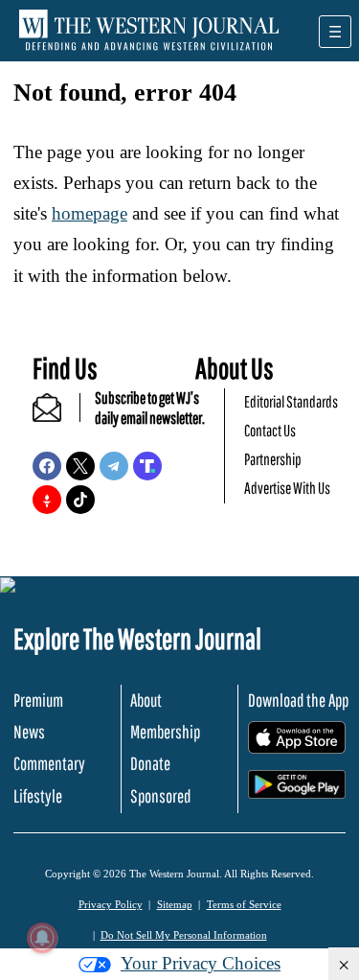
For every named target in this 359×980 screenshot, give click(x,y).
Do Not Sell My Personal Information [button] (184, 935)
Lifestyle (37, 795)
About (146, 700)
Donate (150, 763)
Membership (165, 731)
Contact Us (270, 430)
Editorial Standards (291, 401)
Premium (38, 700)
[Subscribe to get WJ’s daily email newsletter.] (56, 416)
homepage (89, 213)
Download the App (298, 700)
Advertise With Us (287, 487)
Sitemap (174, 904)
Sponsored (160, 795)
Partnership (273, 459)
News (29, 731)
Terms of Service (244, 904)
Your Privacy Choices (200, 963)
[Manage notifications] (42, 937)
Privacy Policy (111, 904)
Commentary (49, 763)
